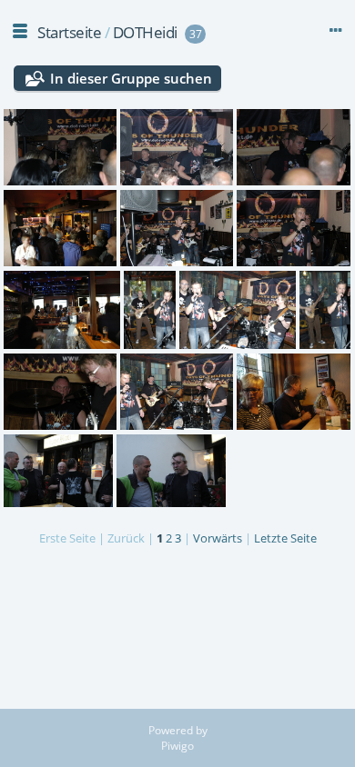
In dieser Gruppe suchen (131, 78)
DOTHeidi (145, 32)
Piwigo (177, 745)
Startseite (69, 32)
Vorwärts (217, 538)
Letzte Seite (285, 538)
